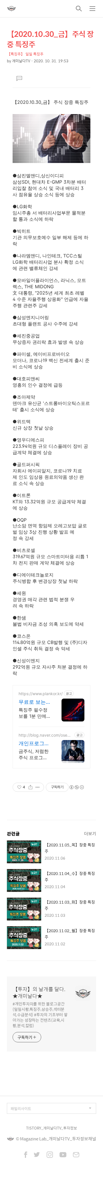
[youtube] (63, 1155)
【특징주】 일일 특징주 (25, 54)
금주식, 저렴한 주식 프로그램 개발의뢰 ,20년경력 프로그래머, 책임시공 (34, 754)
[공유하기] (30, 787)
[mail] (76, 1155)
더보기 (90, 833)
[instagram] (50, 1155)
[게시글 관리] (37, 787)
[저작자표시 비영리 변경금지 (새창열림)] (76, 787)
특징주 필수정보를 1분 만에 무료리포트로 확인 (33, 713)
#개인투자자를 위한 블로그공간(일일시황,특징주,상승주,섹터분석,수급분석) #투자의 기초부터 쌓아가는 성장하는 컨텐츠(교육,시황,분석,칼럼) (40, 1014)
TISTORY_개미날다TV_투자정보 (51, 1128)
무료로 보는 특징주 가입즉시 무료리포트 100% (32, 702)
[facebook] (25, 1155)
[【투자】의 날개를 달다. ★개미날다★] (11, 8)
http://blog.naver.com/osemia (45, 735)
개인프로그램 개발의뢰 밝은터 (34, 743)
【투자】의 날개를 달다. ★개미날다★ (39, 992)
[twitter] (37, 1155)
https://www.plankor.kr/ (41, 693)
